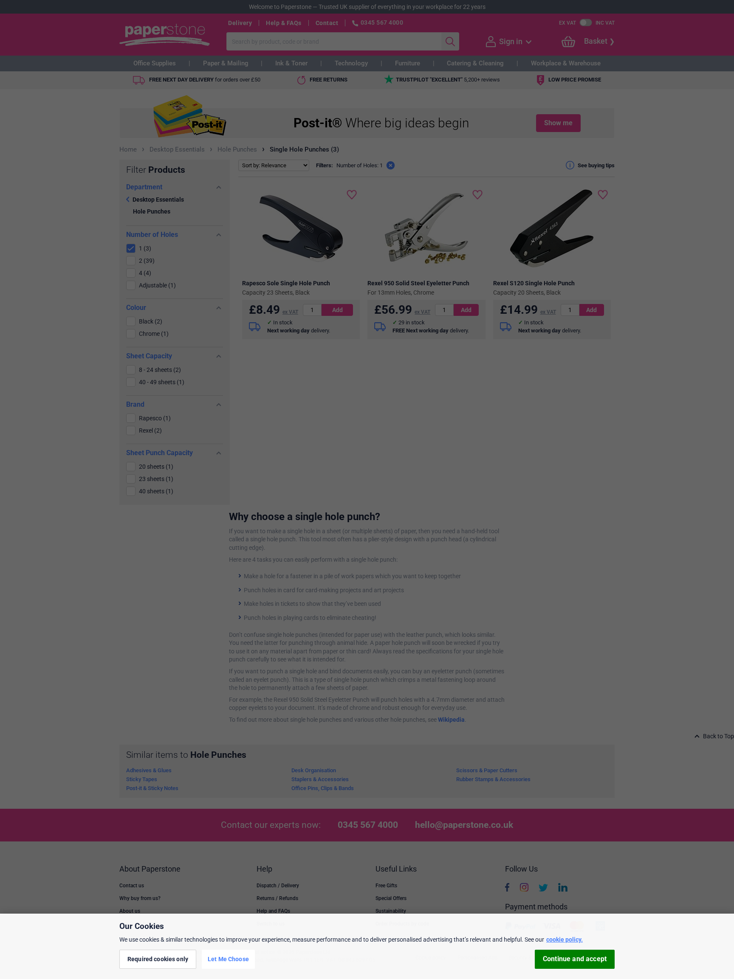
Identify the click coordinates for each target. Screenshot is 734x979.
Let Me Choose (228, 959)
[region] (367, 946)
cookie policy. (564, 939)
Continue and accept (575, 959)
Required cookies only (157, 959)
